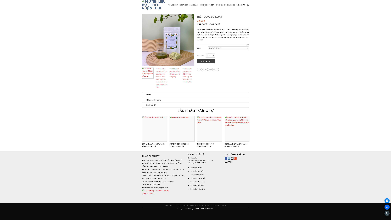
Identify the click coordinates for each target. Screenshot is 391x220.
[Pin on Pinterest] (210, 69)
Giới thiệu (184, 5)
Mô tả (148, 95)
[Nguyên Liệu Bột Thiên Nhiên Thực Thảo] (153, 5)
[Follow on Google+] (235, 158)
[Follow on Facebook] (226, 158)
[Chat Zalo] (387, 207)
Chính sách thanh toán (197, 182)
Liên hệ (240, 5)
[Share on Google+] (213, 69)
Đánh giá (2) (151, 105)
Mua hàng (206, 61)
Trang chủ (173, 5)
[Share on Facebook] (199, 69)
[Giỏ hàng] (248, 5)
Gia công (231, 5)
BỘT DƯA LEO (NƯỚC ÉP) (179, 144)
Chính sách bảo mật (197, 171)
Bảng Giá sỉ (220, 5)
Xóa (248, 45)
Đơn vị (199, 48)
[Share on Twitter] (202, 69)
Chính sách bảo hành (197, 185)
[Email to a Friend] (206, 69)
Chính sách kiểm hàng (197, 189)
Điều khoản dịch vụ (196, 175)
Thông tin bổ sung (153, 100)
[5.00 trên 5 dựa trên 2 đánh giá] (223, 21)
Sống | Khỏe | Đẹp (207, 5)
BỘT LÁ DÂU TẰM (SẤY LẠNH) (153, 144)
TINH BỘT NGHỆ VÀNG (205, 144)
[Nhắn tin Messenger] (387, 200)
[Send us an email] (232, 158)
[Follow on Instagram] (229, 158)
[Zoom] (145, 63)
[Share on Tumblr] (217, 69)
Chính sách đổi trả (196, 168)
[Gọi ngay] (387, 213)
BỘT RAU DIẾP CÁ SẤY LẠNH (236, 144)
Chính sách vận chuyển (197, 178)
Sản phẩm (194, 5)
